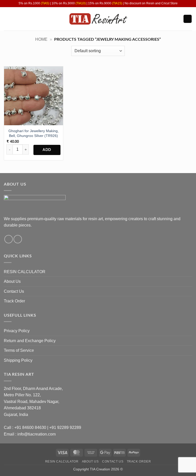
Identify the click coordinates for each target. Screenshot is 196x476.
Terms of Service (19, 350)
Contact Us (14, 291)
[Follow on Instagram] (18, 239)
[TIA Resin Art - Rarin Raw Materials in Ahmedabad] (98, 19)
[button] (7, 18)
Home (41, 39)
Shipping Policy (18, 360)
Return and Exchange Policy (30, 341)
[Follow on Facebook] (8, 239)
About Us (12, 281)
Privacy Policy (17, 331)
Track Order (14, 301)
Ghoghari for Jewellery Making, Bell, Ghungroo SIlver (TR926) (33, 133)
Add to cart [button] (46, 150)
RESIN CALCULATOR (24, 272)
